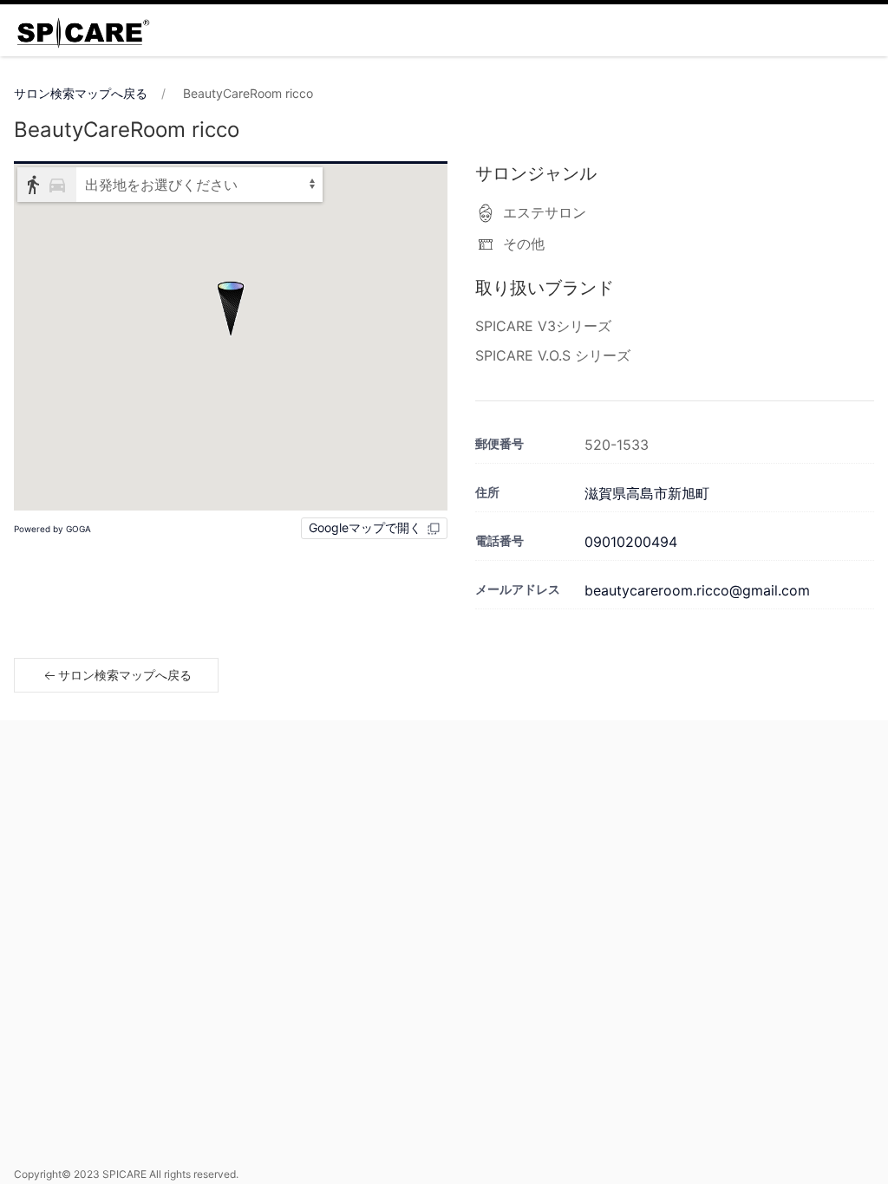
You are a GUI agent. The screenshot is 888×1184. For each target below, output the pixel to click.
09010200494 (630, 541)
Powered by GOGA (52, 529)
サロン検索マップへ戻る (80, 93)
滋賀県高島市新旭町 (646, 493)
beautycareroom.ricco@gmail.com (697, 590)
